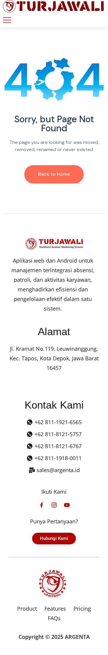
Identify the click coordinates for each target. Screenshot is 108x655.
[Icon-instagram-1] (54, 505)
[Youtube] (66, 505)
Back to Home (54, 174)
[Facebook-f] (41, 505)
